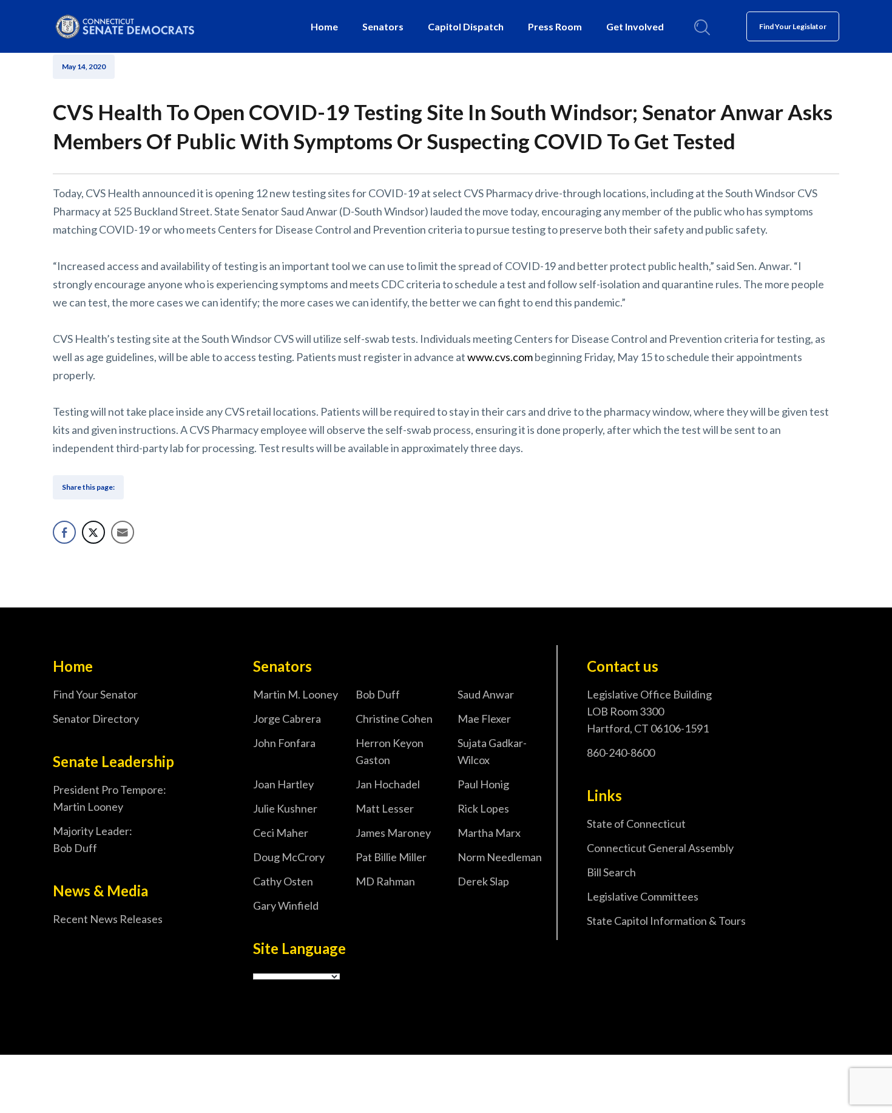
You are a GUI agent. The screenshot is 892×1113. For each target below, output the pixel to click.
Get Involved (635, 26)
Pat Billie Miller (391, 857)
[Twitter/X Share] (93, 532)
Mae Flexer (484, 718)
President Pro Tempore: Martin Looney (109, 798)
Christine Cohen (394, 718)
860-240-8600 (621, 752)
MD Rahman (385, 881)
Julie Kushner (285, 808)
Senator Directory (96, 718)
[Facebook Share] (64, 532)
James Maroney (393, 832)
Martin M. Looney (295, 694)
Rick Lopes (483, 808)
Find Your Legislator (792, 26)
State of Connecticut (636, 823)
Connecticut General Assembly (660, 847)
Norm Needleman (500, 857)
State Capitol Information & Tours (666, 920)
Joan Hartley (283, 784)
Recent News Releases (108, 918)
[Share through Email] (122, 532)
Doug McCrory (289, 857)
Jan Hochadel (388, 784)
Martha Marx (489, 832)
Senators (383, 26)
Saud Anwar (486, 694)
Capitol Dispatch (466, 26)
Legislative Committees (642, 896)
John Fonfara (284, 742)
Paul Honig (483, 784)
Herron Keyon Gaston (390, 751)
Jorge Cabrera (287, 718)
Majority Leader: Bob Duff (92, 839)
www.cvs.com (500, 357)
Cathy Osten (283, 881)
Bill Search (611, 872)
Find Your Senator (95, 694)
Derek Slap (483, 881)
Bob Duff (378, 694)
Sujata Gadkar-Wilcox (492, 751)
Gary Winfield (286, 905)
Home (324, 26)
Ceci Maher (280, 832)
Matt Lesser (385, 808)
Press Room (555, 26)
